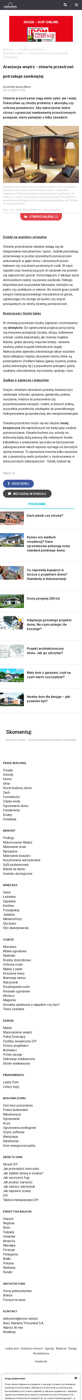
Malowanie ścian (14, 847)
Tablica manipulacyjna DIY (21, 1200)
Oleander (9, 1236)
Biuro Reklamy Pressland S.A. (23, 1323)
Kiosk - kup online (41, 22)
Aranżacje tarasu (14, 978)
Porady (8, 770)
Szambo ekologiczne (17, 874)
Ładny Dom (11, 1082)
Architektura (41, 1353)
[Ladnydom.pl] (10, 5)
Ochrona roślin (13, 964)
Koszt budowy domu (17, 788)
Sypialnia (9, 901)
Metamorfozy (12, 919)
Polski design (12, 1054)
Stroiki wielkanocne (16, 1063)
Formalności (11, 797)
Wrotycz (9, 996)
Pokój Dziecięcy (14, 1037)
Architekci (10, 1050)
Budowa (8, 49)
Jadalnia (9, 915)
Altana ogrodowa (14, 951)
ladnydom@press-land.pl (20, 1318)
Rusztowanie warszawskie (21, 860)
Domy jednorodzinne (17, 1291)
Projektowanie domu (32, 49)
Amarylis (9, 1241)
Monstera (9, 947)
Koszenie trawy (14, 973)
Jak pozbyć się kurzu (17, 1182)
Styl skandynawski (16, 928)
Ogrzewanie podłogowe (19, 1128)
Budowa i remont (32, 1348)
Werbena (9, 1268)
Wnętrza (61, 1348)
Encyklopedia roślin (16, 987)
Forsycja (9, 1250)
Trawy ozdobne (13, 1009)
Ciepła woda (11, 801)
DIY (5, 1195)
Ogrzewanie (11, 1119)
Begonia (8, 1223)
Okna (6, 783)
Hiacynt (8, 1219)
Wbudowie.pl (12, 1114)
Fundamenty (11, 810)
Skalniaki (9, 955)
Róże (6, 1227)
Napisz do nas (13, 1327)
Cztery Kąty (11, 1087)
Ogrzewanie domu (15, 806)
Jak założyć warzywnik (19, 1186)
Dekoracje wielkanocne (19, 1059)
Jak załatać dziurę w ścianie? (23, 1173)
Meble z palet (12, 969)
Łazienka (9, 897)
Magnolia (9, 1000)
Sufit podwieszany (16, 865)
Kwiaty (7, 1272)
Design (72, 1348)
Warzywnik (10, 982)
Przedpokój (11, 910)
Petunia (8, 1263)
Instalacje (9, 819)
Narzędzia (10, 851)
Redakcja (9, 1332)
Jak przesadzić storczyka (21, 1169)
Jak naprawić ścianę (17, 1191)
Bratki (7, 1259)
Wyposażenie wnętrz (17, 1032)
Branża (7, 1295)
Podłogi (8, 838)
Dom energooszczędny (19, 1146)
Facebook (41, 1361)
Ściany (7, 815)
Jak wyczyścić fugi (16, 1178)
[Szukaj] (65, 5)
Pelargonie (10, 1254)
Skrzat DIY (10, 1164)
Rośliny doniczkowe (17, 960)
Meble (7, 1028)
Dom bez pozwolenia (18, 1105)
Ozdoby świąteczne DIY (20, 1041)
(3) (43, 216)
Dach (6, 792)
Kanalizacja (11, 1141)
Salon (7, 892)
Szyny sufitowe (13, 1132)
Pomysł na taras (14, 1300)
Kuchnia (8, 906)
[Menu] (76, 5)
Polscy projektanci (16, 1046)
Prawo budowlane (15, 1110)
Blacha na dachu (14, 869)
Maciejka (9, 1245)
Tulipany (8, 1232)
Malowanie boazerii (16, 856)
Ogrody (49, 1348)
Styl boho (9, 923)
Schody (8, 775)
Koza (6, 1123)
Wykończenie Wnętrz (17, 842)
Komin (7, 779)
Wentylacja (10, 1137)
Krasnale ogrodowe (16, 991)
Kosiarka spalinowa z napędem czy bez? (31, 1005)
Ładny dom (12, 1348)
